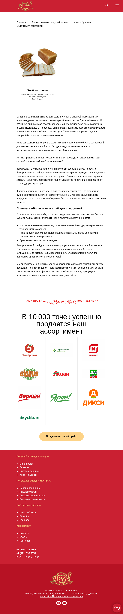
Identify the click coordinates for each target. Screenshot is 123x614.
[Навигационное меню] (117, 5)
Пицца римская (28, 492)
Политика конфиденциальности (67, 596)
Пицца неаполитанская (32, 495)
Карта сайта (46, 596)
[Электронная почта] (64, 604)
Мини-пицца (26, 463)
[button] (106, 5)
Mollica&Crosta (28, 512)
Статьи (23, 537)
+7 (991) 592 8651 (26, 553)
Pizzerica (24, 516)
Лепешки (25, 467)
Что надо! (25, 520)
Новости (24, 533)
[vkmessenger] (58, 604)
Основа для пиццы (30, 488)
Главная (21, 22)
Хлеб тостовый (37, 90)
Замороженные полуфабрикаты (50, 22)
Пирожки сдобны (29, 471)
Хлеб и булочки (82, 22)
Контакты (25, 540)
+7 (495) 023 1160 (26, 549)
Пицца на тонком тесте (32, 499)
